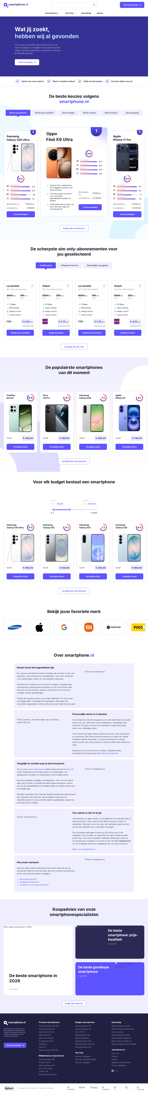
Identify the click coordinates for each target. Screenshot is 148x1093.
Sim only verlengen (82, 1062)
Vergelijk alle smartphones (74, 461)
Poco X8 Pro (80, 1032)
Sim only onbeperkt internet (85, 1059)
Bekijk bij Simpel (56, 333)
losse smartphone (36, 769)
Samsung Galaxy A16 (83, 1047)
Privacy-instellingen (119, 1065)
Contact (114, 1056)
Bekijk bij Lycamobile (20, 333)
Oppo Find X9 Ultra (46, 1038)
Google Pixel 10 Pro (46, 1041)
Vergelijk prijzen (20, 447)
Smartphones (51, 13)
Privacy (114, 1059)
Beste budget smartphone (121, 1038)
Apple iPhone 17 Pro (46, 1032)
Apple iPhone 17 (45, 1035)
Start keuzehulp (25, 62)
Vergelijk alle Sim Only (74, 347)
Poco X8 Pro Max (45, 1068)
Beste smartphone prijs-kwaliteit (124, 1044)
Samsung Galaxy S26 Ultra (49, 1026)
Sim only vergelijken (83, 1056)
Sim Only (69, 13)
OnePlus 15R (43, 1071)
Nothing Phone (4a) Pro (48, 1074)
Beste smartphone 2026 (121, 1035)
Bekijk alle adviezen (74, 1003)
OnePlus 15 (43, 1044)
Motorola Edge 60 (82, 1038)
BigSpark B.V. (33, 1088)
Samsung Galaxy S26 (47, 1029)
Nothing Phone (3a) (82, 1035)
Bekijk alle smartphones (74, 228)
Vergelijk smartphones (29, 882)
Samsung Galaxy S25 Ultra (49, 1050)
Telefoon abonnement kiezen (123, 1029)
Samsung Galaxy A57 (47, 1059)
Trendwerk (50, 1088)
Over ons (115, 1053)
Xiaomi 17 (42, 1047)
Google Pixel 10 (45, 1062)
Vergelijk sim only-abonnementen (34, 885)
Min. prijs (53, 500)
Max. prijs (86, 500)
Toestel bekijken (90, 207)
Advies (100, 13)
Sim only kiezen (118, 1032)
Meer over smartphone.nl (83, 849)
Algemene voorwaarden (121, 1062)
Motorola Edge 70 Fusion (85, 1044)
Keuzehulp (86, 13)
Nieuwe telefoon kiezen (121, 1026)
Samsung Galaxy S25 (47, 1065)
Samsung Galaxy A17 (83, 1026)
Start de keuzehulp (109, 753)
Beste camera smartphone (122, 1041)
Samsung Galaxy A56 (83, 1041)
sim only (70, 769)
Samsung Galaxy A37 (83, 1029)
